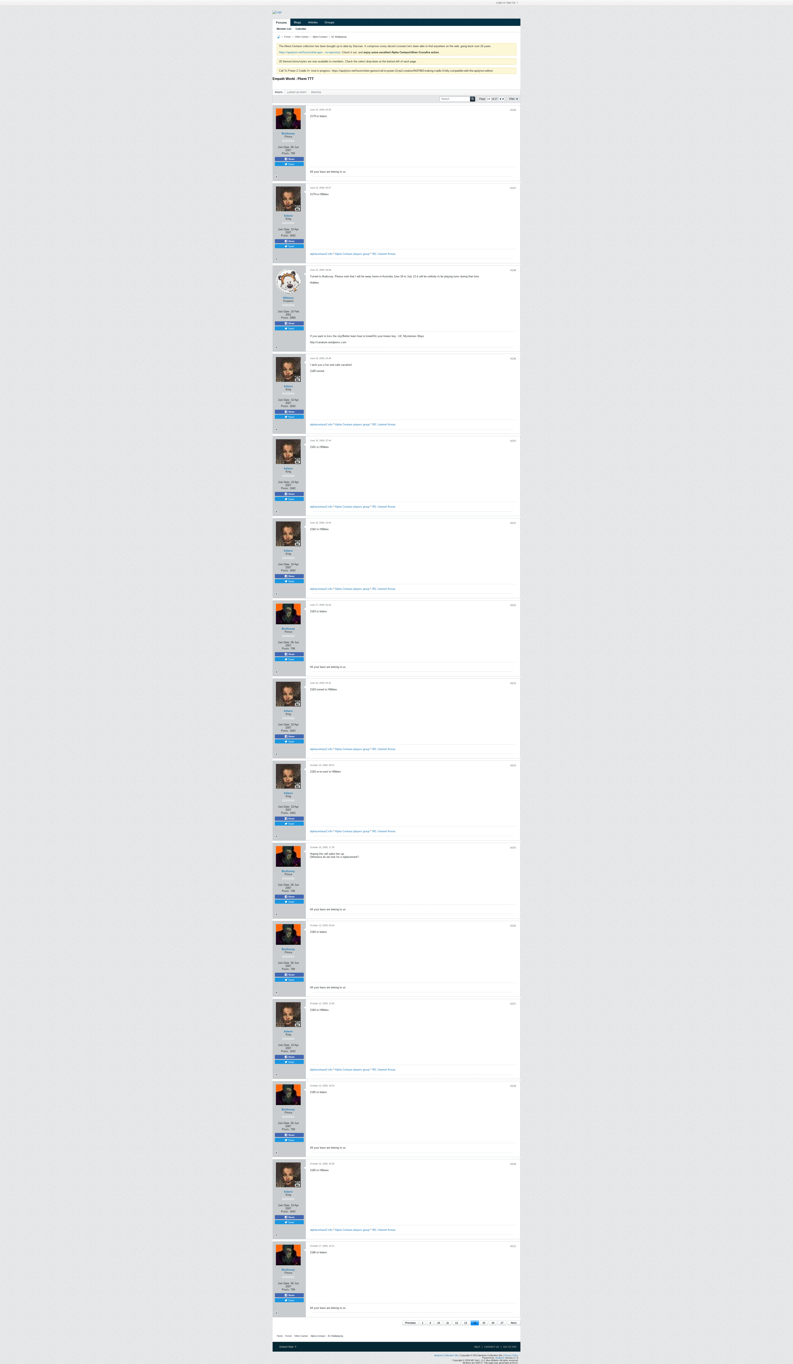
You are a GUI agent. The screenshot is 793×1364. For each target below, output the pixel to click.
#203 (513, 683)
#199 (513, 358)
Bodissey (288, 133)
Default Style (286, 1346)
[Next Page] (503, 99)
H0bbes (288, 297)
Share (291, 159)
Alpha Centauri (320, 37)
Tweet (290, 164)
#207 (513, 1003)
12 (456, 1322)
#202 (513, 605)
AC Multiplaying (339, 37)
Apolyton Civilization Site (446, 1355)
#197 (513, 188)
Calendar (301, 28)
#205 (513, 847)
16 (492, 1322)
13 (465, 1322)
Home (280, 1336)
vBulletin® (500, 1358)
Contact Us (491, 1347)
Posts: (286, 153)
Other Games (302, 37)
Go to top (509, 1347)
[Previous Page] (500, 99)
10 (438, 1322)
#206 (513, 925)
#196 (513, 110)
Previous (410, 1322)
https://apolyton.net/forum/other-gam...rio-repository (310, 52)
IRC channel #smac (384, 253)
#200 (513, 440)
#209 (513, 1164)
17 (502, 1322)
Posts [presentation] (279, 92)
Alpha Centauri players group (352, 253)
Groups (329, 22)
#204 (513, 765)
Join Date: (284, 147)
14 (474, 1322)
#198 (513, 270)
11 (447, 1322)
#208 (513, 1086)
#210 (513, 1246)
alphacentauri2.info (321, 253)
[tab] (279, 92)
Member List (284, 28)
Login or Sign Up (505, 2)
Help (477, 1347)
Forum (287, 37)
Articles (313, 22)
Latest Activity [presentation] (297, 92)
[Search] (472, 99)
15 (483, 1322)
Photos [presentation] (316, 92)
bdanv (288, 215)
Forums (281, 22)
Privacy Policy (511, 1355)
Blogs (297, 22)
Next (513, 1322)
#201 (513, 523)
